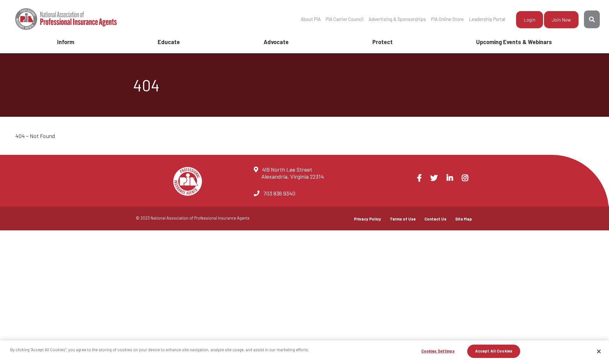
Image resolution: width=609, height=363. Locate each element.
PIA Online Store (447, 19)
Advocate (276, 41)
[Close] (599, 351)
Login (529, 20)
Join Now (561, 20)
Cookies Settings (438, 350)
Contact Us (435, 218)
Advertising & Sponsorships (397, 19)
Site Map (463, 218)
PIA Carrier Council (344, 19)
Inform (65, 41)
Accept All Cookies (493, 350)
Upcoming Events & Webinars (514, 41)
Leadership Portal (487, 19)
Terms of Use (403, 218)
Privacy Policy (367, 218)
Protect (382, 41)
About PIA (311, 19)
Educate (169, 41)
